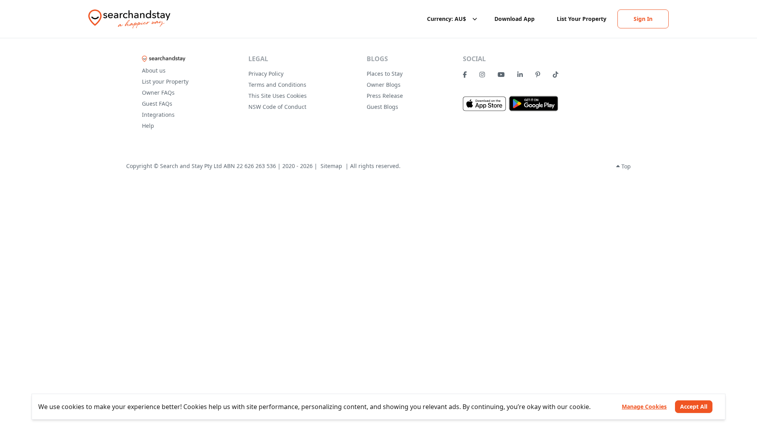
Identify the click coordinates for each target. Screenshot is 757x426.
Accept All (693, 406)
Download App (514, 18)
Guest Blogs (382, 106)
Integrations (158, 114)
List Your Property (581, 18)
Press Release (385, 95)
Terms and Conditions (277, 84)
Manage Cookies (644, 406)
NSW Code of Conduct (277, 106)
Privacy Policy (265, 73)
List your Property (165, 81)
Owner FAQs (158, 92)
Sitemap (331, 166)
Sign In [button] (643, 18)
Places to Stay (385, 73)
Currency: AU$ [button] (446, 18)
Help (148, 125)
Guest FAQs (157, 103)
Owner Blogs (384, 84)
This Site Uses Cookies (277, 95)
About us (154, 70)
